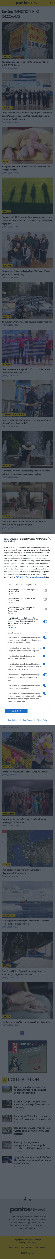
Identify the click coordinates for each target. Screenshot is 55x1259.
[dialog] (27, 629)
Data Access (27, 720)
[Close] (50, 539)
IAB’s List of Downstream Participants (30, 577)
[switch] (45, 590)
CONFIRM (16, 711)
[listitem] (27, 584)
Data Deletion (13, 720)
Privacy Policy (42, 720)
